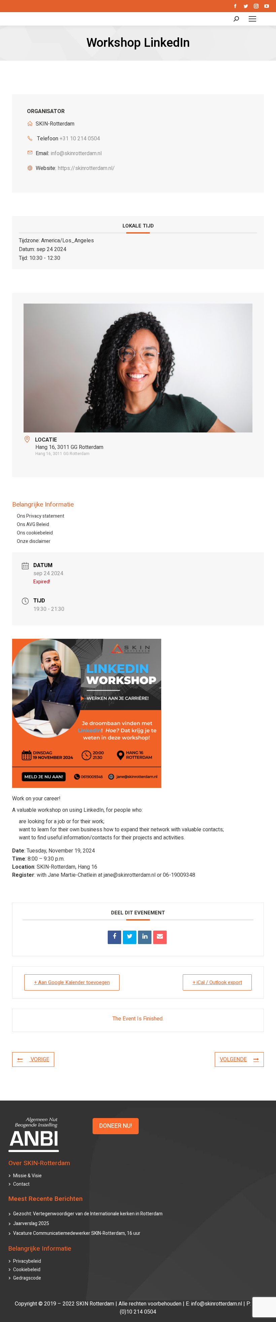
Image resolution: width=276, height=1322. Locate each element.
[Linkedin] (144, 937)
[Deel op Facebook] (114, 937)
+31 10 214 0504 (80, 139)
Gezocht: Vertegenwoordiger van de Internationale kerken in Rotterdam (88, 1213)
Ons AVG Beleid (33, 524)
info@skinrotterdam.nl (76, 153)
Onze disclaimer (33, 541)
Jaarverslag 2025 (31, 1223)
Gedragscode (27, 1278)
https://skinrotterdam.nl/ (86, 168)
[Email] (160, 937)
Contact (21, 1184)
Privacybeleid (27, 1261)
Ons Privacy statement (40, 516)
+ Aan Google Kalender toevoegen (72, 982)
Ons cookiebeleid (35, 532)
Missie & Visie (27, 1175)
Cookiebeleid (26, 1269)
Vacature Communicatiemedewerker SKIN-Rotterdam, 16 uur (76, 1233)
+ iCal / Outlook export (217, 982)
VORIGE (39, 1059)
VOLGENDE (233, 1059)
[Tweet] (129, 937)
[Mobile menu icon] (252, 19)
